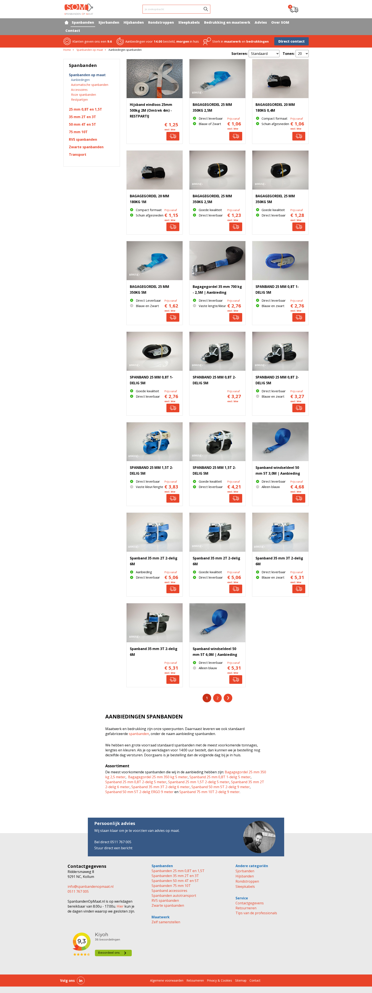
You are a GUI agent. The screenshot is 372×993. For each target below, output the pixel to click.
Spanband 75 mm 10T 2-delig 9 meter (209, 791)
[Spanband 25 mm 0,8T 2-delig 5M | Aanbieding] (217, 351)
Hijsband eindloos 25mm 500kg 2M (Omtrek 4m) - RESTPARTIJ (151, 110)
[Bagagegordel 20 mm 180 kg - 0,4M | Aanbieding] (280, 78)
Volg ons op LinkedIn (81, 980)
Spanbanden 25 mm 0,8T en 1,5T (178, 870)
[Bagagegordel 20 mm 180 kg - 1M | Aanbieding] (155, 170)
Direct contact (291, 41)
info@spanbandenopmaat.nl (90, 886)
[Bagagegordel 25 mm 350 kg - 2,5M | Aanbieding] (217, 78)
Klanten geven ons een (92, 41)
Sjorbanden (245, 871)
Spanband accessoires (169, 890)
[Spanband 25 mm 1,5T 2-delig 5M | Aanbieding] (155, 441)
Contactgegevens (250, 903)
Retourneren (246, 908)
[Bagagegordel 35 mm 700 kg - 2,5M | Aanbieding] (217, 260)
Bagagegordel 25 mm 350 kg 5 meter (158, 777)
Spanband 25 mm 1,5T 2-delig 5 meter (198, 782)
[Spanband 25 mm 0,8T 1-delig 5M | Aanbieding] (280, 260)
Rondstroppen (247, 881)
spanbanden (139, 733)
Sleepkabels (245, 886)
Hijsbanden (245, 876)
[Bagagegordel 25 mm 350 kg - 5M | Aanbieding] (280, 170)
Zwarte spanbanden (168, 905)
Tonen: (288, 53)
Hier (120, 906)
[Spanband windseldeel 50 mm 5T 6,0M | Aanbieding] (217, 622)
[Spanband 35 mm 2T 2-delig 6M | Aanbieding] (155, 532)
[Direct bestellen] (172, 136)
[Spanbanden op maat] (78, 9)
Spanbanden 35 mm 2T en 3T (175, 875)
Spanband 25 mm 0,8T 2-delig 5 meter (135, 782)
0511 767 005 (78, 891)
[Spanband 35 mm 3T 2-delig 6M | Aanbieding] (280, 532)
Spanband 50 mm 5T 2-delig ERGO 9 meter (139, 791)
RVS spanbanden (165, 900)
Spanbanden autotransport (174, 895)
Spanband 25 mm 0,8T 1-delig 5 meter (220, 777)
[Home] (66, 22)
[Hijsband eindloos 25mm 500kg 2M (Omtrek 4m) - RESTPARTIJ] (155, 78)
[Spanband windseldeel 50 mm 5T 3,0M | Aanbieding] (280, 441)
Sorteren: (239, 53)
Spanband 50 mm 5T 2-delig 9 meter (220, 787)
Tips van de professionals (256, 913)
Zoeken (206, 9)
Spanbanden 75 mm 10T (171, 885)
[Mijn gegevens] (304, 9)
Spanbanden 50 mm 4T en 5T (175, 880)
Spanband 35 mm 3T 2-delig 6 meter (160, 787)
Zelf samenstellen (166, 922)
